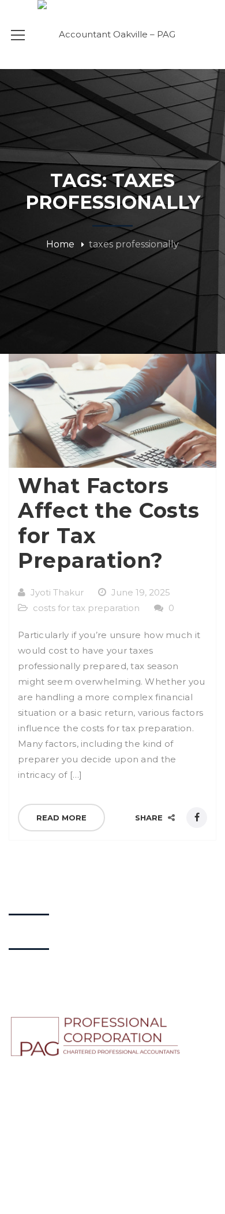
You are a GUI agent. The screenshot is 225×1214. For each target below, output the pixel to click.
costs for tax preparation (86, 607)
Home (60, 244)
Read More (61, 817)
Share (150, 817)
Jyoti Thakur (57, 592)
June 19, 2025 (140, 592)
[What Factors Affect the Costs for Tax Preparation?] (112, 411)
